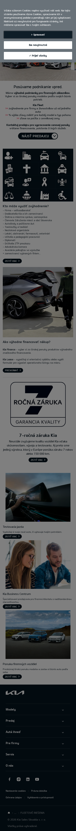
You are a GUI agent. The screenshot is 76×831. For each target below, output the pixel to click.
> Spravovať (38, 34)
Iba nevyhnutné (38, 44)
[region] (38, 31)
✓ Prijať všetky (38, 55)
